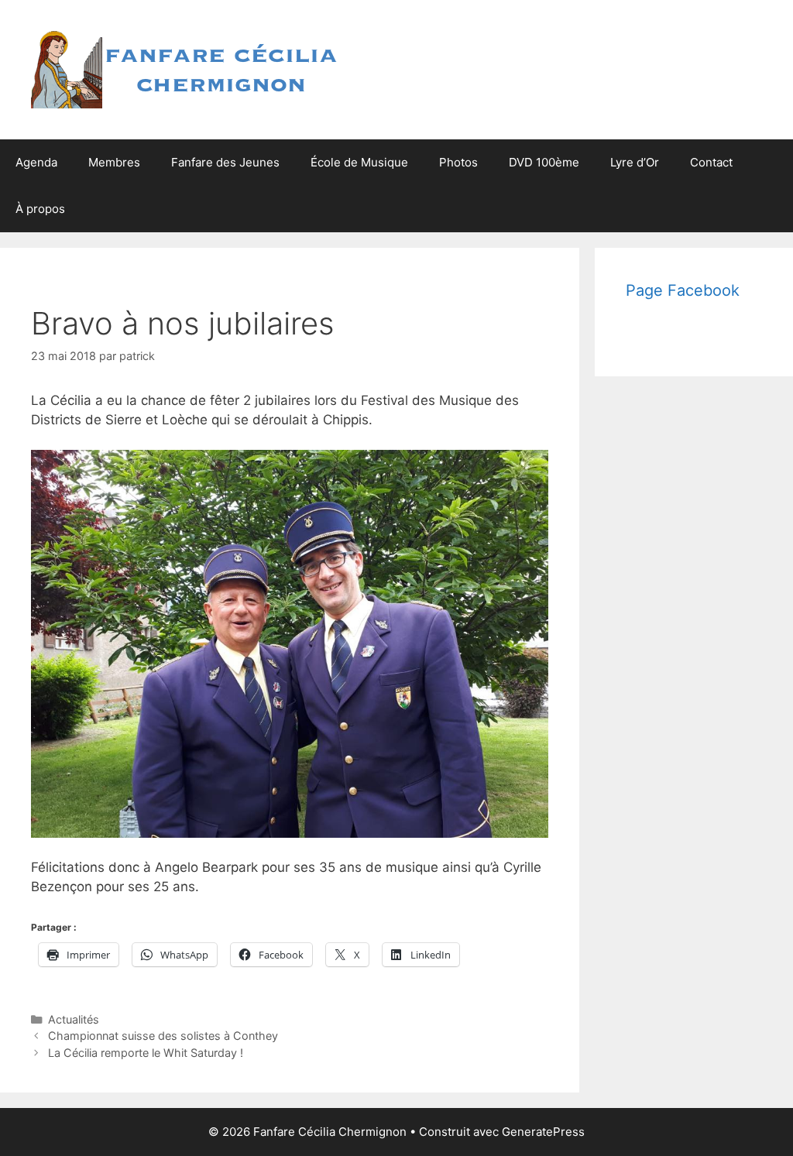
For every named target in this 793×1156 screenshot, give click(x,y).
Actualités (73, 1019)
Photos (458, 162)
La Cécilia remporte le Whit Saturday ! (145, 1052)
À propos (40, 208)
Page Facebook (683, 290)
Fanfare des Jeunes (225, 162)
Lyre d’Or (634, 162)
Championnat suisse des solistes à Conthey (163, 1035)
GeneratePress (543, 1131)
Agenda (36, 162)
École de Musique (359, 162)
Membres (114, 162)
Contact (711, 162)
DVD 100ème (544, 162)
